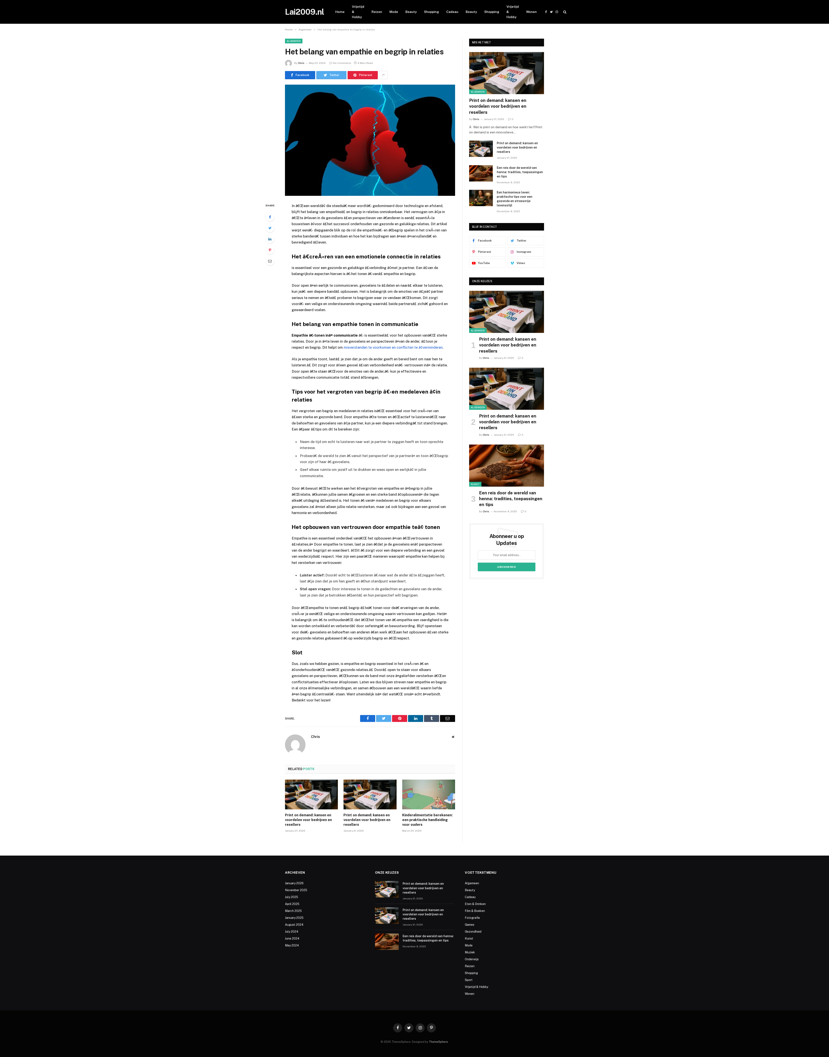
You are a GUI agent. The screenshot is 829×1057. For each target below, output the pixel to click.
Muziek (470, 952)
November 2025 (296, 890)
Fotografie (472, 917)
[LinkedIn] (270, 239)
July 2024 (291, 931)
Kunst (475, 484)
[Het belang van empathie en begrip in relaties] (370, 140)
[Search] (564, 12)
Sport (469, 980)
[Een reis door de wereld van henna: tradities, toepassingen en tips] (481, 173)
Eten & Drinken (475, 904)
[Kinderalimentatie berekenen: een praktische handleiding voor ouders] (428, 794)
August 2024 (294, 924)
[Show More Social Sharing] (383, 75)
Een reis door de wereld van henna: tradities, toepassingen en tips (520, 172)
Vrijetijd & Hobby (358, 12)
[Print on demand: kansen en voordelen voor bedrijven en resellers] (311, 794)
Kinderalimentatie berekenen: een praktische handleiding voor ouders (427, 820)
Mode (393, 12)
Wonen (531, 12)
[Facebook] (270, 217)
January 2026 (294, 883)
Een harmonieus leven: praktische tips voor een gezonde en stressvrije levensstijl (514, 199)
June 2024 (292, 938)
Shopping (431, 12)
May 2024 (292, 945)
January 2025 (294, 917)
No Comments (342, 63)
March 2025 (293, 911)
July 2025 (291, 897)
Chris (301, 63)
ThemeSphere (438, 1041)
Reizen (377, 12)
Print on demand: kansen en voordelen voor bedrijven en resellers (308, 820)
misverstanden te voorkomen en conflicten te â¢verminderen (393, 347)
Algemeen (294, 41)
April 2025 (292, 904)
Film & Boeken (475, 911)
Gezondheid (473, 931)
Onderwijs (472, 959)
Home (340, 12)
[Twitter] (270, 228)
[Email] (270, 261)
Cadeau (452, 12)
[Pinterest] (270, 250)
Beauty (411, 12)
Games (469, 924)
